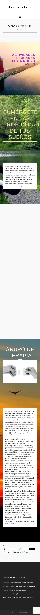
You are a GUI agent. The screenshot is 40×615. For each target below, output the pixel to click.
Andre (5, 590)
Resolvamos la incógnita (26, 597)
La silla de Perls (20, 7)
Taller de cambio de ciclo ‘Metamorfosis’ (22, 582)
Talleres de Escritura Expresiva (18, 590)
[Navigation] (20, 17)
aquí (21, 186)
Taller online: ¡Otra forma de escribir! (26, 586)
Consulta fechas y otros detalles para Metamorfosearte (19, 282)
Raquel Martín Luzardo (10, 597)
